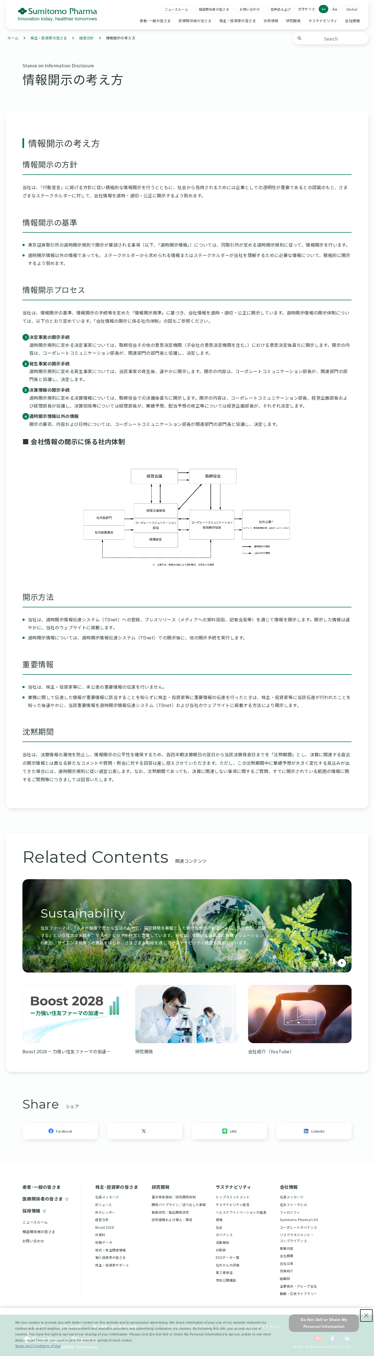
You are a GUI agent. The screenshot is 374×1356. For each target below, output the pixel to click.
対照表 (221, 1250)
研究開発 (293, 20)
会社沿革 (287, 1263)
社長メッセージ (107, 1197)
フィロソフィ (290, 1212)
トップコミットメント (233, 1197)
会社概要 (287, 1255)
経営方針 (86, 38)
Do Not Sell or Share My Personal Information (324, 1323)
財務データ (103, 1242)
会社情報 (352, 20)
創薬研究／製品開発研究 (170, 1212)
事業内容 (287, 1248)
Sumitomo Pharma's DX (299, 1219)
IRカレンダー (105, 1212)
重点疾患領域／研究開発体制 (174, 1197)
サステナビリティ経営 (232, 1204)
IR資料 (100, 1234)
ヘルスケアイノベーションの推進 (241, 1212)
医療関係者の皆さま (42, 1198)
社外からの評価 (228, 1265)
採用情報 (31, 1210)
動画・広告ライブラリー (298, 1293)
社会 (219, 1227)
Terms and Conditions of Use (38, 1346)
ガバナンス (224, 1234)
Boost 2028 (104, 1227)
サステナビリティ (322, 20)
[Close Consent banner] (366, 1315)
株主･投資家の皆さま (116, 1187)
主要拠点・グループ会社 (298, 1286)
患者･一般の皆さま (155, 20)
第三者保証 (224, 1272)
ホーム (12, 38)
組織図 (285, 1278)
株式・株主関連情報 (110, 1250)
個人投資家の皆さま (110, 1257)
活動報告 (222, 1242)
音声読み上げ (281, 9)
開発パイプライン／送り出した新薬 (179, 1204)
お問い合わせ (250, 9)
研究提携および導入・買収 (172, 1219)
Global (351, 9)
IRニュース (103, 1204)
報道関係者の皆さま (214, 9)
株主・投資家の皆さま (237, 20)
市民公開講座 (226, 1280)
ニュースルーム (176, 9)
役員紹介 (287, 1270)
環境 (219, 1219)
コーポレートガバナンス (298, 1227)
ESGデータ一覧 (227, 1257)
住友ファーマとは (293, 1204)
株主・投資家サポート (112, 1265)
